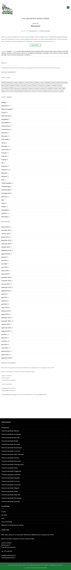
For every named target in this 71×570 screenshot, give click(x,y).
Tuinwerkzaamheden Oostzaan (10, 481)
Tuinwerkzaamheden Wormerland (11, 498)
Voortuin (3, 213)
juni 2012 (4, 338)
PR (2, 163)
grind (42, 51)
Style (2, 180)
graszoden (64, 82)
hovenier (18, 85)
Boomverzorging (6, 109)
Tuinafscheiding (6, 183)
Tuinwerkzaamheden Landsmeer (10, 474)
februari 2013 (5, 311)
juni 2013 (4, 297)
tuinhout (14, 55)
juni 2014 (4, 260)
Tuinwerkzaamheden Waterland (10, 494)
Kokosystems (53, 51)
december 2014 (6, 240)
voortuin (39, 91)
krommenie (41, 85)
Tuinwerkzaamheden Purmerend (11, 484)
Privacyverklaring (6, 521)
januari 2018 (5, 227)
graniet (58, 82)
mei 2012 (4, 341)
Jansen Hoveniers (45, 31)
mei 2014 (4, 264)
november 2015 (6, 230)
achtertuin (21, 82)
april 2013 (4, 304)
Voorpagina (4, 210)
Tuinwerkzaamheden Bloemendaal (11, 447)
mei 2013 (4, 301)
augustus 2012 (5, 331)
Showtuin (35, 23)
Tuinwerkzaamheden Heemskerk (11, 461)
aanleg (15, 82)
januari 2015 (5, 237)
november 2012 (6, 321)
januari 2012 (5, 354)
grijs (3, 85)
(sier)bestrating (20, 51)
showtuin (61, 53)
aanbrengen (9, 82)
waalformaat (46, 91)
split (2, 55)
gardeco (33, 51)
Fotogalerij (4, 119)
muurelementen (17, 53)
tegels (5, 55)
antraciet (27, 82)
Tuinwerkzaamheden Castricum (10, 451)
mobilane (3, 53)
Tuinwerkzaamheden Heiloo (9, 468)
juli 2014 (3, 257)
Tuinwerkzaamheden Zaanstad (10, 501)
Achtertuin (4, 106)
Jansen (29, 85)
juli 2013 (3, 294)
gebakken (48, 82)
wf (51, 91)
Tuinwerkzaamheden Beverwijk (10, 444)
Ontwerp (4, 153)
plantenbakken (38, 53)
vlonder (34, 91)
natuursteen (24, 53)
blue (32, 82)
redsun (51, 53)
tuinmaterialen (20, 55)
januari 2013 (5, 314)
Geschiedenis (5, 122)
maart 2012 (4, 348)
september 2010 (6, 358)
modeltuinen (9, 53)
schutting (49, 88)
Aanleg (3, 102)
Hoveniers (4, 132)
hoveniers (24, 85)
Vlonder (3, 206)
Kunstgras (4, 146)
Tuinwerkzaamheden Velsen (9, 491)
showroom (55, 53)
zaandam (61, 91)
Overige (3, 159)
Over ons (4, 156)
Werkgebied (5, 427)
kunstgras (59, 51)
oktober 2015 (5, 233)
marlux (64, 51)
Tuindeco (9, 55)
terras (7, 91)
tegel (64, 88)
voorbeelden (27, 55)
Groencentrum (5, 126)
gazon (42, 82)
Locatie (3, 511)
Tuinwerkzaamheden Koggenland (11, 471)
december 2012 (6, 317)
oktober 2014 (5, 247)
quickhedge (46, 53)
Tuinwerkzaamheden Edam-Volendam (12, 454)
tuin (12, 91)
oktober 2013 (5, 284)
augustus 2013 (5, 290)
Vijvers (3, 203)
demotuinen (27, 51)
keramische (46, 51)
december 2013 (6, 277)
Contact (3, 112)
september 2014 (6, 250)
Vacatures (4, 196)
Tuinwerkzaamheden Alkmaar (10, 431)
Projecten (4, 166)
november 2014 (6, 243)
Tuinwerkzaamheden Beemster (10, 437)
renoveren (42, 88)
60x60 (3, 82)
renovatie (36, 88)
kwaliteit (54, 85)
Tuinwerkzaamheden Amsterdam (11, 434)
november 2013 (6, 280)
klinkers (35, 85)
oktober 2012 (5, 324)
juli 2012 (3, 334)
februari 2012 (5, 351)
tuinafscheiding (18, 91)
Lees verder (35, 45)
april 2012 (4, 344)
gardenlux (37, 51)
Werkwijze (4, 216)
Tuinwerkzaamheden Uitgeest (10, 488)
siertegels (65, 53)
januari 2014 (5, 274)
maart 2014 (4, 270)
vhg (2, 200)
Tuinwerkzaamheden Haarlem (10, 458)
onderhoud (24, 88)
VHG (2, 518)
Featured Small (5, 116)
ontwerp (30, 88)
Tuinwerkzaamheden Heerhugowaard (12, 464)
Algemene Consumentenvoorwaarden (12, 525)
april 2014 (4, 267)
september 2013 (6, 287)
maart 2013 (4, 307)
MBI (67, 51)
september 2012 (6, 328)
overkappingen (31, 53)
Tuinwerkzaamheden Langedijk (10, 478)
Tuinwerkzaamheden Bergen (9, 441)
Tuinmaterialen (5, 186)
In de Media (4, 139)
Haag (6, 85)
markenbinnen (5, 88)
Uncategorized (5, 193)
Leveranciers (5, 149)
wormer (55, 91)
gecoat (53, 82)
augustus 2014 (5, 254)
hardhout (12, 85)
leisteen (59, 85)
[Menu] (68, 7)
